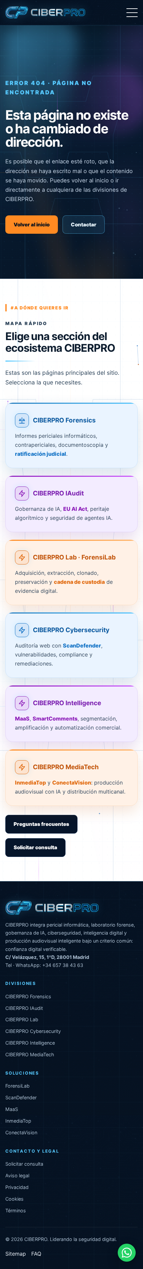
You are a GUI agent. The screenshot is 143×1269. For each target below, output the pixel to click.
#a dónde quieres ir (40, 307)
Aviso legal (17, 1175)
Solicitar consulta (35, 847)
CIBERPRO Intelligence (67, 703)
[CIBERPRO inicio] (45, 13)
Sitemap (15, 1253)
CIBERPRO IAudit (58, 493)
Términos (15, 1210)
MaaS (11, 1109)
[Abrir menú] (132, 12)
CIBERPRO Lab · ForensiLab (74, 557)
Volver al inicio (32, 224)
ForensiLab (17, 1086)
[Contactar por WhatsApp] (127, 1253)
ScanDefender (21, 1097)
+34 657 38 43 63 (62, 965)
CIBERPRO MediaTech (66, 767)
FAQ (36, 1253)
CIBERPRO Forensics (64, 420)
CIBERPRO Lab (21, 1019)
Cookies (14, 1199)
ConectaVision (21, 1132)
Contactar (83, 224)
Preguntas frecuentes (41, 824)
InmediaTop (18, 1121)
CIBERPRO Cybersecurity (71, 630)
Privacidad (17, 1187)
